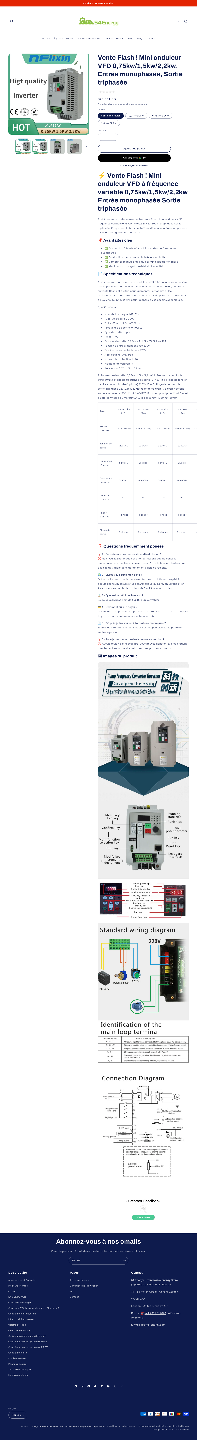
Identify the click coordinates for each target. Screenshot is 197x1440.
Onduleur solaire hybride (22, 1314)
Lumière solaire (17, 1358)
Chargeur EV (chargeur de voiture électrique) (33, 1308)
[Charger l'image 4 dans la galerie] (74, 146)
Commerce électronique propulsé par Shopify (85, 1426)
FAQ (72, 1291)
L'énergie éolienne (18, 1375)
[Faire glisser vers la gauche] (11, 146)
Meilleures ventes (18, 1286)
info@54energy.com (153, 1324)
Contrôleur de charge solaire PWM (27, 1342)
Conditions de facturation (84, 1286)
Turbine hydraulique (19, 1369)
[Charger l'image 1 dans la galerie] (23, 146)
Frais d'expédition (107, 104)
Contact (74, 1297)
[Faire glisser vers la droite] (86, 146)
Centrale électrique (19, 1330)
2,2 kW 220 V (136, 116)
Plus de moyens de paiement (134, 166)
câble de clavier (110, 116)
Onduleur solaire (17, 1353)
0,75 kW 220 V (160, 116)
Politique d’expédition (163, 1430)
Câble (11, 1291)
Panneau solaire (17, 1364)
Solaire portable (17, 1325)
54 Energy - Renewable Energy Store (46, 1426)
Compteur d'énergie (19, 1302)
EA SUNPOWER (17, 1297)
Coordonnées (183, 1430)
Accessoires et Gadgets (21, 1280)
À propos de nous (80, 1280)
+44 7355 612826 (155, 1313)
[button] (12, 21)
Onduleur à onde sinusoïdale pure (27, 1336)
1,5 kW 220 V (108, 123)
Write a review (143, 1217)
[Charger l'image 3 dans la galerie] (57, 146)
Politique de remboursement (122, 1426)
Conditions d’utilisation (178, 1426)
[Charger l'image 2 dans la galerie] (40, 146)
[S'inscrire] (124, 1260)
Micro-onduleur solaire (21, 1319)
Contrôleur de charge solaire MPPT (28, 1347)
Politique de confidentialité (151, 1426)
